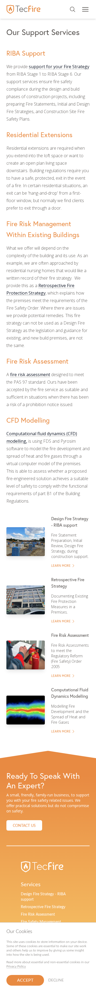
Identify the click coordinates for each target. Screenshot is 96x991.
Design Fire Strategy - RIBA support (43, 896)
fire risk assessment (30, 374)
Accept (25, 980)
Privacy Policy (16, 966)
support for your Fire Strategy (59, 67)
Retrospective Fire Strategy (43, 907)
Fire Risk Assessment (38, 914)
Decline (56, 980)
